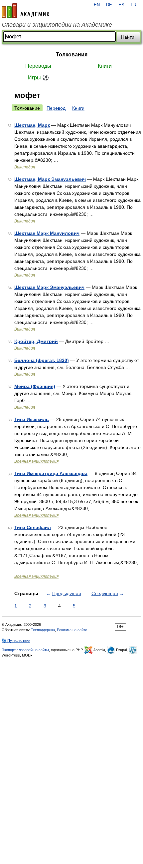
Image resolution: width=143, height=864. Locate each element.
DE (109, 5)
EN (97, 5)
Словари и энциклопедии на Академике (57, 24)
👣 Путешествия (16, 640)
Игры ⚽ (38, 77)
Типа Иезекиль (31, 419)
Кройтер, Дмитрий (36, 341)
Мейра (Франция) (34, 386)
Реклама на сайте (72, 630)
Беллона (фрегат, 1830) (41, 360)
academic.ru (26, 10)
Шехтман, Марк (32, 125)
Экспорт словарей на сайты (25, 650)
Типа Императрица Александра (50, 473)
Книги (105, 66)
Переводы (38, 66)
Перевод (56, 108)
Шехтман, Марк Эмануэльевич (50, 179)
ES (121, 5)
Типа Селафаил (32, 527)
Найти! (128, 37)
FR (133, 5)
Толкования (71, 54)
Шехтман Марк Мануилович (46, 233)
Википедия (24, 167)
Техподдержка (43, 630)
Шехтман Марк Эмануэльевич (49, 287)
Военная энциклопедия (36, 461)
